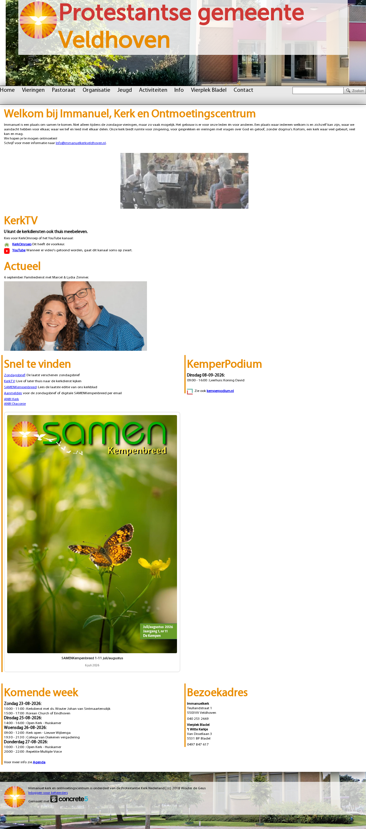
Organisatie (96, 90)
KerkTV (9, 381)
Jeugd (125, 90)
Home (7, 90)
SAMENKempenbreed (20, 387)
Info (179, 90)
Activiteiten (153, 90)
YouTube (18, 250)
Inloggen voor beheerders (48, 793)
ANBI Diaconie (15, 404)
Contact (243, 90)
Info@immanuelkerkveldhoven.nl (81, 143)
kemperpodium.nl (220, 391)
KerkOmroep (21, 244)
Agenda (39, 762)
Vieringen (33, 90)
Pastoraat (63, 90)
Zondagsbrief (14, 375)
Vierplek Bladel (208, 90)
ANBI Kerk (11, 399)
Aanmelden (13, 393)
